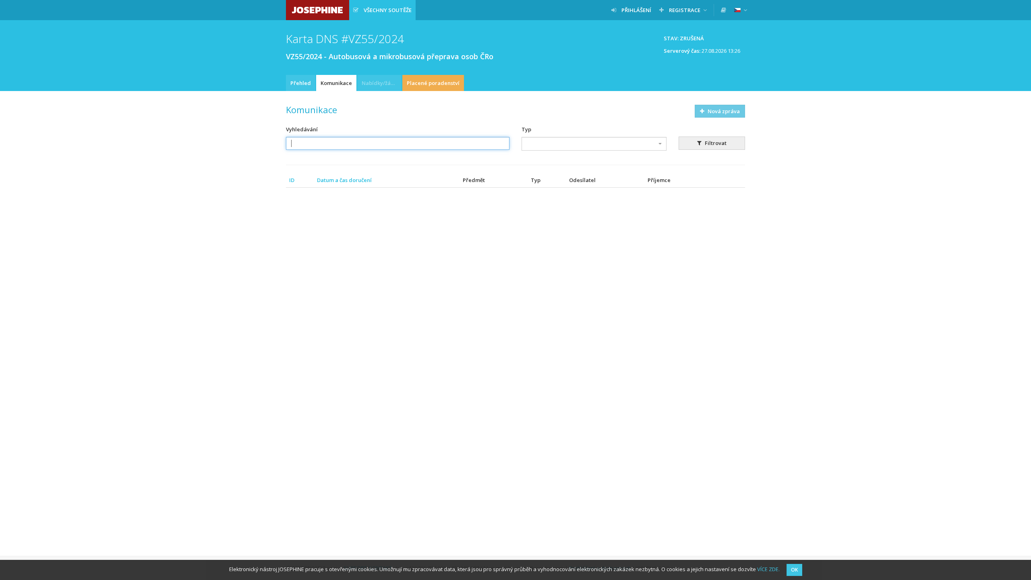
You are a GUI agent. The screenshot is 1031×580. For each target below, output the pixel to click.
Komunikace (336, 83)
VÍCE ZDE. (768, 569)
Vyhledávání (302, 129)
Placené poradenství (433, 83)
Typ (526, 129)
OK (794, 569)
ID (291, 180)
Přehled (300, 83)
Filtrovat (715, 143)
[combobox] (594, 144)
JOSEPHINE (317, 10)
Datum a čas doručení (344, 180)
